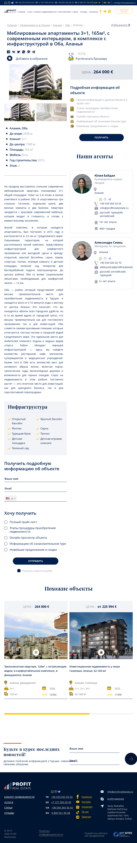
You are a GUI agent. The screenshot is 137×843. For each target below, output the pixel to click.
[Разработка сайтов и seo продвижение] (123, 834)
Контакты (93, 12)
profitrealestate (115, 798)
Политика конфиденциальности (51, 832)
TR (24, 3)
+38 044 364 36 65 (62, 807)
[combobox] (10, 498)
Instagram (87, 807)
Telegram (86, 817)
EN (109, 2)
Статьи (75, 12)
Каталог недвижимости (45, 12)
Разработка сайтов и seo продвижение (96, 834)
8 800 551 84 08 (61, 813)
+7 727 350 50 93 (61, 802)
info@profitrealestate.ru (125, 2)
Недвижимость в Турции (35, 25)
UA (64, 3)
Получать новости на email (37, 570)
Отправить (35, 561)
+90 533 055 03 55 (110, 203)
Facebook (87, 797)
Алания (57, 25)
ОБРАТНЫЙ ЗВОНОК (123, 11)
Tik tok (85, 812)
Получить (101, 137)
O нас (29, 12)
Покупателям (64, 12)
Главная (21, 12)
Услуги (8, 802)
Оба (67, 25)
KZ (44, 3)
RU (83, 3)
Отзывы (83, 12)
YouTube (86, 802)
